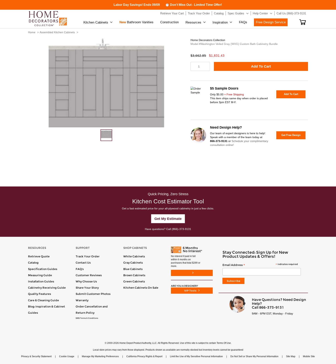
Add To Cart (261, 66)
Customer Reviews (89, 275)
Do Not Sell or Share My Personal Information (254, 356)
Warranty (82, 300)
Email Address (260, 265)
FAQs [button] (243, 22)
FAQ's (80, 269)
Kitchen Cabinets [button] (95, 22)
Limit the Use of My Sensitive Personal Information (196, 356)
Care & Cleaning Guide (43, 300)
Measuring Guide (40, 275)
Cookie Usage (66, 356)
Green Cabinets (134, 281)
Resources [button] (193, 22)
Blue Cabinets (133, 269)
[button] (302, 22)
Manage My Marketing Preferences (100, 356)
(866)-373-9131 (181, 229)
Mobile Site (309, 356)
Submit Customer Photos (93, 294)
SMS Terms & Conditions (87, 318)
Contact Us (83, 262)
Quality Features (39, 294)
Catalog (33, 262)
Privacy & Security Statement (36, 356)
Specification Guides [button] (42, 269)
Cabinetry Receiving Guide (47, 287)
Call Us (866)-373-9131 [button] (291, 13)
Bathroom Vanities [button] (136, 22)
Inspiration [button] (220, 22)
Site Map (290, 356)
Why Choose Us (86, 281)
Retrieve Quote (39, 256)
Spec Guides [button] (236, 13)
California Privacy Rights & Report (144, 356)
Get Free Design (291, 135)
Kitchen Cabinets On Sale (140, 287)
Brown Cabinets (134, 275)
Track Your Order (88, 256)
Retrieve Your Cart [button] (172, 13)
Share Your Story (87, 287)
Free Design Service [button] (271, 22)
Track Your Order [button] (199, 13)
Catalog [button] (219, 13)
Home (31, 32)
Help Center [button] (260, 13)
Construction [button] (169, 22)
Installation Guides (41, 281)
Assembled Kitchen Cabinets (57, 32)
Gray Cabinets (133, 262)
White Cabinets (134, 256)
